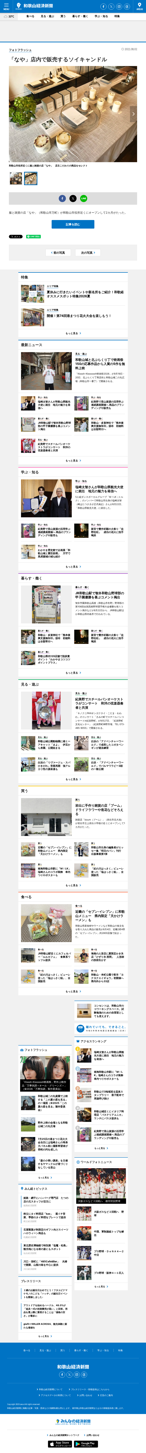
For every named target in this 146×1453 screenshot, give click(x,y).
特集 (117, 16)
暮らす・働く (80, 16)
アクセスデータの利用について (56, 1395)
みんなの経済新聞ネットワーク (73, 1422)
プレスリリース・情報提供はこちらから (90, 1389)
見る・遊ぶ (47, 16)
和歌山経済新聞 (34, 6)
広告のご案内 (106, 1395)
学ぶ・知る (101, 16)
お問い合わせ (85, 1395)
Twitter (111, 7)
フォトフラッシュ (20, 50)
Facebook (103, 7)
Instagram (119, 7)
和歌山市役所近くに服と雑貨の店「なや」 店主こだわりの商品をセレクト (48, 165)
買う (63, 16)
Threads (127, 7)
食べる (30, 16)
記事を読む (73, 224)
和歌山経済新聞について (50, 1389)
